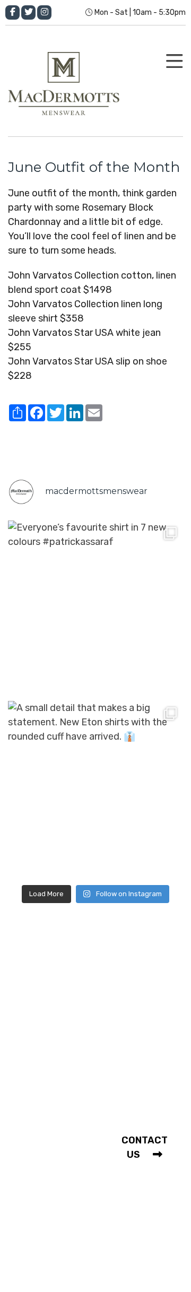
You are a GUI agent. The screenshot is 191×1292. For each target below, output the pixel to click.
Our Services (54, 997)
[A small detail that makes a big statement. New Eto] (95, 788)
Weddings (48, 1151)
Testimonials (54, 1132)
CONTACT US (144, 1147)
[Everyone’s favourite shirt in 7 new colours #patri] (95, 608)
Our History (51, 977)
